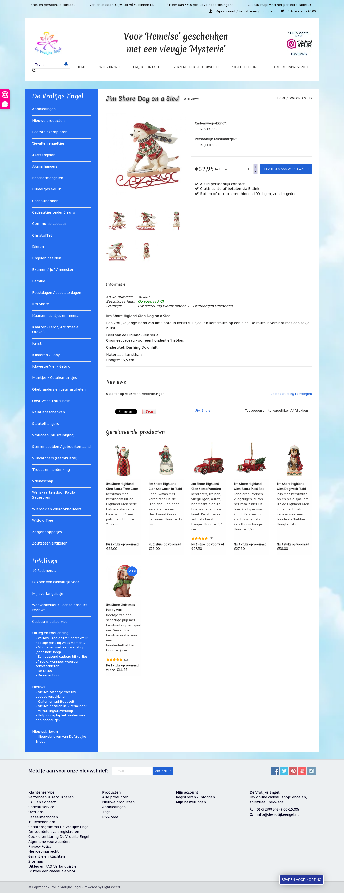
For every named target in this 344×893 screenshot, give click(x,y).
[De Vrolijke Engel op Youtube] (302, 771)
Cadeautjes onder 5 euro (53, 212)
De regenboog (49, 675)
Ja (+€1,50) (208, 129)
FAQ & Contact (146, 67)
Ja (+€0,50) (208, 145)
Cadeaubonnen (45, 201)
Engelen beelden (46, 258)
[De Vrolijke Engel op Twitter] (284, 771)
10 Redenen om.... (43, 822)
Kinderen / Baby (46, 355)
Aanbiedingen (44, 109)
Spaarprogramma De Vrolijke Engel (59, 827)
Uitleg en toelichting (50, 633)
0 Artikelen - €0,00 (301, 11)
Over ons (36, 812)
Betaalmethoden (43, 817)
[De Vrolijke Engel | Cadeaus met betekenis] (48, 43)
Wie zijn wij (109, 67)
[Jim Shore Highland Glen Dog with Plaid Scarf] (294, 460)
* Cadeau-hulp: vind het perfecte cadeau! (278, 5)
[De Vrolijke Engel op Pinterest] (293, 771)
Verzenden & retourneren (196, 67)
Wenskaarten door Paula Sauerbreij (53, 495)
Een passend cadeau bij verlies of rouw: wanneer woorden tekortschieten (62, 661)
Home (81, 67)
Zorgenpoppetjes (47, 532)
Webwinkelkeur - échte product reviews (59, 607)
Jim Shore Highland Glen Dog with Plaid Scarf (291, 486)
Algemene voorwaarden (49, 841)
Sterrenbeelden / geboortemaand (61, 446)
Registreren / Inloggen (195, 797)
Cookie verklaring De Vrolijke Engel (58, 836)
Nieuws (38, 687)
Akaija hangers (44, 166)
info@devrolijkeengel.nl (278, 814)
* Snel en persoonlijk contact (51, 5)
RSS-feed (110, 817)
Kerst (37, 343)
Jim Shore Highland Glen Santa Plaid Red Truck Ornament (249, 486)
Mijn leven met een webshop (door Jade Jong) (60, 649)
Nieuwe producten (48, 120)
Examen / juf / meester (52, 269)
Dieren (38, 246)
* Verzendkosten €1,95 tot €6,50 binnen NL (120, 5)
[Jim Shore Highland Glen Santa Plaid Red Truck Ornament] (251, 460)
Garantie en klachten (46, 856)
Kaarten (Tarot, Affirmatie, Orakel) (55, 329)
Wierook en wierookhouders (56, 509)
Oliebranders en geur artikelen (59, 389)
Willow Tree (42, 520)
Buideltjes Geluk (46, 189)
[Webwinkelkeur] (283, 833)
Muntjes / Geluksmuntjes (54, 377)
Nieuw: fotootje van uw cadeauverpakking (56, 694)
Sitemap (35, 861)
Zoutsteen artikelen (49, 543)
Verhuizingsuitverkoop (55, 711)
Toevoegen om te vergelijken (267, 410)
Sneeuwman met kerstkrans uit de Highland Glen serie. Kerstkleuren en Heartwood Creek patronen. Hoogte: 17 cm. (165, 509)
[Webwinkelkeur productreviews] (299, 43)
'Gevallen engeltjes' (48, 143)
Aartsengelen (43, 155)
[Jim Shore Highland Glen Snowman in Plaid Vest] (166, 460)
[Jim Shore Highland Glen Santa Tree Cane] (123, 460)
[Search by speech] (66, 64)
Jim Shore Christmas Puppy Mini (120, 607)
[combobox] (51, 65)
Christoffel (42, 235)
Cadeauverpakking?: (211, 123)
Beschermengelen (47, 178)
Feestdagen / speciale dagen (56, 292)
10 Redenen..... (44, 570)
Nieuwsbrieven (45, 731)
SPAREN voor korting (301, 880)
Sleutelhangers (45, 423)
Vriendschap (42, 481)
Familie (38, 281)
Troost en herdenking (51, 469)
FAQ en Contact (42, 802)
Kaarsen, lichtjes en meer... (55, 315)
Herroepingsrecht (43, 851)
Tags (106, 812)
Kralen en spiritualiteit (56, 701)
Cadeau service (41, 807)
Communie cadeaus (49, 223)
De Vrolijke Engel (57, 96)
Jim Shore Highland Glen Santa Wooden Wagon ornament (206, 486)
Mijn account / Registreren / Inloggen (245, 11)
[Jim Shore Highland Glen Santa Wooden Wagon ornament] (209, 460)
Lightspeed (111, 887)
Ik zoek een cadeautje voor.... (57, 582)
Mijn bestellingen (191, 802)
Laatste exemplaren (49, 132)
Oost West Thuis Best (51, 401)
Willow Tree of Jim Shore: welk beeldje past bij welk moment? (62, 640)
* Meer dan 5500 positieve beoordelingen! (200, 5)
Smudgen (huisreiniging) (53, 435)
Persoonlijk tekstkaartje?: (216, 139)
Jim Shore (40, 304)
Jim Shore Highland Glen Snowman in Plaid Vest (165, 486)
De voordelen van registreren (53, 831)
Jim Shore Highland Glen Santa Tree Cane (122, 486)
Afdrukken (300, 410)
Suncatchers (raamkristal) (54, 458)
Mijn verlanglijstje (47, 593)
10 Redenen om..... (246, 67)
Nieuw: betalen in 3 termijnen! (62, 706)
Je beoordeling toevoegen (291, 394)
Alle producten (115, 797)
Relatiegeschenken (48, 412)
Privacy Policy (39, 846)
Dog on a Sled (300, 98)
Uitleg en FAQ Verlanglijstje (52, 866)
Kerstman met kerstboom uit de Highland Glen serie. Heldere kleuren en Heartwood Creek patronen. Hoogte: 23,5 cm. (122, 509)
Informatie (115, 284)
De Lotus (45, 671)
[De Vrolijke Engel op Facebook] (275, 771)
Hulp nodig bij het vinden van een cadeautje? (60, 717)
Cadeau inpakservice (291, 67)
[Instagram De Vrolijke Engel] (311, 771)
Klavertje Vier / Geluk (51, 366)
